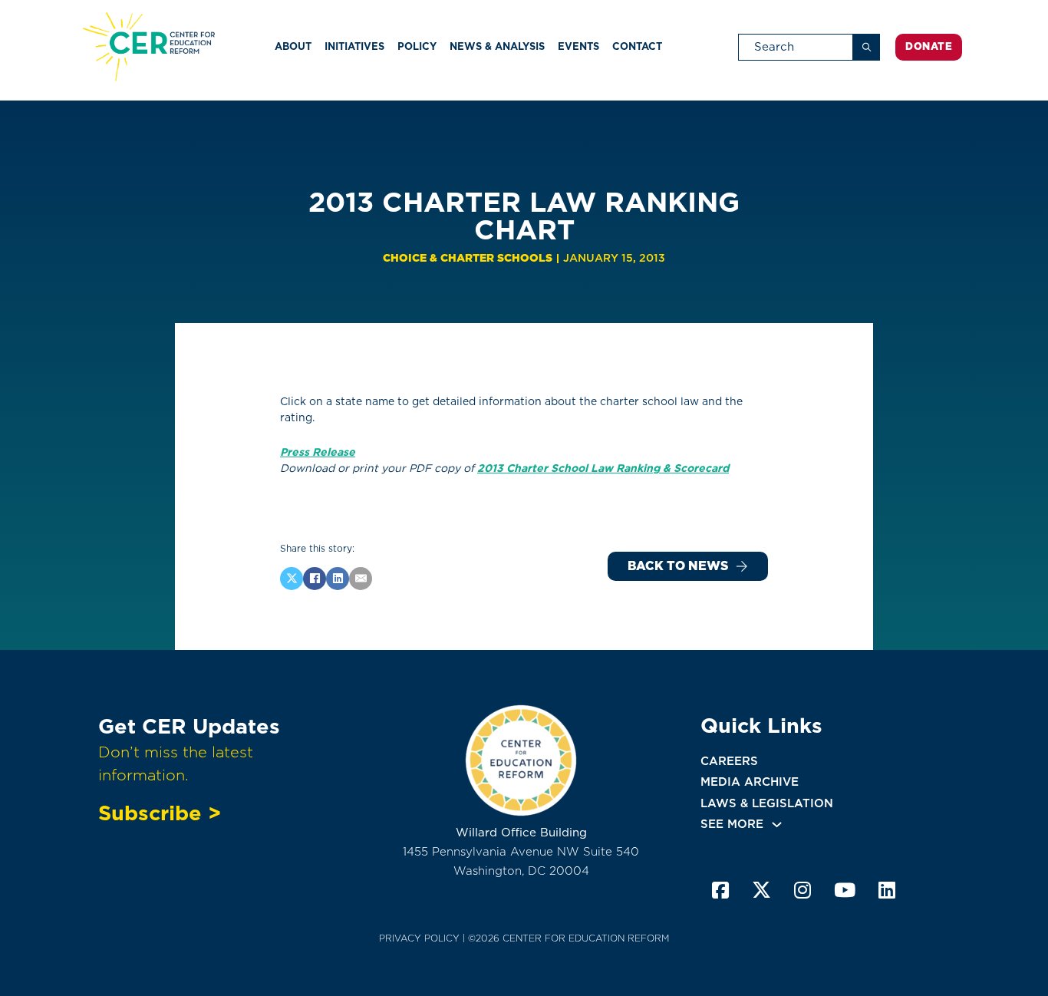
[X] (291, 578)
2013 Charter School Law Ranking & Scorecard (603, 468)
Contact (637, 46)
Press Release (317, 452)
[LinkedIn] (337, 578)
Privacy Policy (419, 938)
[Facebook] (314, 578)
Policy (417, 46)
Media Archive (749, 782)
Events (578, 46)
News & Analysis (497, 46)
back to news (678, 566)
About (293, 46)
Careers (729, 761)
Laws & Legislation (766, 803)
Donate (928, 46)
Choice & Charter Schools (467, 258)
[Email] (360, 578)
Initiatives (354, 46)
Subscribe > (159, 812)
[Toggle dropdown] (777, 824)
